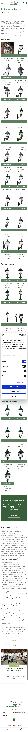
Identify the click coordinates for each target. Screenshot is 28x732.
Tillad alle (14, 387)
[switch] (24, 366)
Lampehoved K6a (7, 442)
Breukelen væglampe (20, 232)
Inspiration (14, 665)
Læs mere (14, 680)
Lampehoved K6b (7, 421)
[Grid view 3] (20, 35)
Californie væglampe (7, 232)
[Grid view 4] (23, 35)
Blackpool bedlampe (20, 283)
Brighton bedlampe (7, 326)
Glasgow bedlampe (20, 305)
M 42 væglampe (20, 167)
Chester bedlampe (7, 283)
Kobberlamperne (11, 598)
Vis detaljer (20, 382)
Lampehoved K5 (20, 442)
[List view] (15, 35)
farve (17, 608)
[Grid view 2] (18, 35)
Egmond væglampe (20, 189)
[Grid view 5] (26, 35)
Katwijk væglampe (21, 145)
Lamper (9, 22)
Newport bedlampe (7, 305)
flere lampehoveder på (11, 559)
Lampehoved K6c (20, 421)
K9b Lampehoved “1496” (21, 464)
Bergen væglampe (7, 189)
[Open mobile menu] (2, 3)
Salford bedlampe (21, 326)
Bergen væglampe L (20, 58)
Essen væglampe (7, 167)
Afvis (14, 396)
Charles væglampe (7, 254)
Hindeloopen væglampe (20, 124)
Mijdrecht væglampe (7, 211)
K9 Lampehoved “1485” (7, 464)
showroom (4, 594)
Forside (4, 22)
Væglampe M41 (7, 124)
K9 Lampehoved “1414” (7, 486)
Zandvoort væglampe (7, 145)
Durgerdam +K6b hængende (7, 58)
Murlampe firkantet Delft (20, 80)
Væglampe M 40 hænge (7, 102)
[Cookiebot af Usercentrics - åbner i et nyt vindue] (19, 335)
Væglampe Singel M (20, 102)
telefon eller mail (8, 618)
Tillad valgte (14, 391)
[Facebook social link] (14, 719)
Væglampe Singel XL (7, 80)
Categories (4, 12)
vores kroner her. (5, 30)
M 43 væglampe (20, 254)
